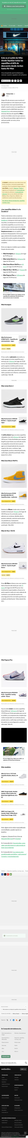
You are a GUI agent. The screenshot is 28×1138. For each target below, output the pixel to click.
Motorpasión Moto (18, 1100)
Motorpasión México (18, 1127)
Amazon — (6, 348)
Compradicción (20, 190)
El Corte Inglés (12, 25)
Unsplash (18, 839)
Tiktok (20, 1020)
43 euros (16, 512)
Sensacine (16, 1087)
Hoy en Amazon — (7, 781)
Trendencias (4, 1108)
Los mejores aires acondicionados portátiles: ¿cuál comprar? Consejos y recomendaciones (14, 854)
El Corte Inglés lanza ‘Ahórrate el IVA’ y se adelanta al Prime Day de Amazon (13, 759)
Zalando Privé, (5, 111)
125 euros (20, 275)
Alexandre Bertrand (7, 839)
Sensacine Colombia (18, 1124)
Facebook (12, 81)
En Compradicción (7, 292)
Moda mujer (17, 1042)
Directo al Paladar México (7, 1127)
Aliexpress (20, 25)
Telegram (16, 188)
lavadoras (4, 220)
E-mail (21, 81)
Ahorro (16, 1051)
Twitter (15, 81)
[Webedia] (6, 1070)
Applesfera (4, 1081)
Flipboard (18, 81)
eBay (3, 1048)
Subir (22, 1069)
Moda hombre (5, 1042)
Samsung (4, 1045)
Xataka (3, 1077)
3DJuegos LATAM (18, 1120)
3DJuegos (16, 1077)
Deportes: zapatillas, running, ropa (15, 871)
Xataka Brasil (4, 1122)
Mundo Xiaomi (5, 1086)
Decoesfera (4, 1110)
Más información (15, 1136)
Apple (15, 1045)
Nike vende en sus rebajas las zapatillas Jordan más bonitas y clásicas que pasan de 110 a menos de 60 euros (15, 1009)
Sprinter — (6, 575)
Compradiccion (5, 1112)
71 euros (22, 270)
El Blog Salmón (17, 1108)
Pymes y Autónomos (18, 1110)
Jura (3, 1051)
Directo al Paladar (5, 1097)
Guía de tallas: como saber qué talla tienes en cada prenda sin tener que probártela (13, 845)
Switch (16, 1048)
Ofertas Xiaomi (16, 1013)
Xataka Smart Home (6, 1084)
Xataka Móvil (4, 1079)
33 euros (18, 253)
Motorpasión (17, 1097)
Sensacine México (18, 1122)
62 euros (20, 259)
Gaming (5, 25)
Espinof (16, 1089)
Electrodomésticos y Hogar (7, 1033)
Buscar (26, 1062)
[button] (10, 94)
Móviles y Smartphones (20, 1033)
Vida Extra (16, 1079)
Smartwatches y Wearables (5, 1038)
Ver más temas (6, 1056)
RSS (16, 1020)
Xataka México (5, 1120)
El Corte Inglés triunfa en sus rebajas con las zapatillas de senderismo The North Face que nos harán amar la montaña (14, 296)
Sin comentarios (6, 80)
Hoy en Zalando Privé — (8, 345)
